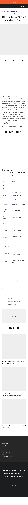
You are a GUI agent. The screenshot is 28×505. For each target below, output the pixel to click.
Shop (3, 454)
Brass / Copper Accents (14, 275)
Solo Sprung (15, 242)
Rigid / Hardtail (16, 254)
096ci (13, 224)
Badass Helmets (5, 11)
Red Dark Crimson (17, 236)
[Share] (5, 60)
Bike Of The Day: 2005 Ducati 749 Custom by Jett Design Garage (12, 394)
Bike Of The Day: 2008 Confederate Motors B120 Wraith (13, 362)
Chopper (19, 126)
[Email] (22, 60)
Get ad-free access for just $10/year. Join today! (14, 2)
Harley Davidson (16, 217)
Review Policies (6, 452)
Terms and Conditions (7, 456)
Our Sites (4, 447)
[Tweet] (9, 60)
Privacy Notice (5, 450)
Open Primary (16, 193)
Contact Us (4, 445)
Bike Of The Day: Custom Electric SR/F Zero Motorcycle (14, 427)
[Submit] (18, 60)
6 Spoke (14, 260)
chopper (10, 278)
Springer (14, 248)
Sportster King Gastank (18, 204)
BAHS (22, 272)
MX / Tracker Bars (17, 210)
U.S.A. (8, 126)
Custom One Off (16, 230)
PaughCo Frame (16, 200)
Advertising (5, 443)
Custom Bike (13, 11)
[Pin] (13, 60)
